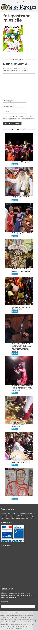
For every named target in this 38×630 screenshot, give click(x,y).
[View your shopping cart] (20, 2)
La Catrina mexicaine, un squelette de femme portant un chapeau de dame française (22, 269)
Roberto (14, 497)
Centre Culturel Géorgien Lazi (21, 162)
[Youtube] (17, 2)
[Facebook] (14, 2)
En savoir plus (18, 628)
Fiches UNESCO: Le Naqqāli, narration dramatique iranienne (22, 197)
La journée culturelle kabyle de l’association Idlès (22, 233)
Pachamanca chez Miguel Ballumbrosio (20, 425)
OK (26, 628)
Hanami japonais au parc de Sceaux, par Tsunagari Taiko (21, 461)
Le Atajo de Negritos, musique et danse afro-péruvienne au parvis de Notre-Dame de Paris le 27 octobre (22, 388)
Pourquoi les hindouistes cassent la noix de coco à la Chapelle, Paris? (21, 307)
